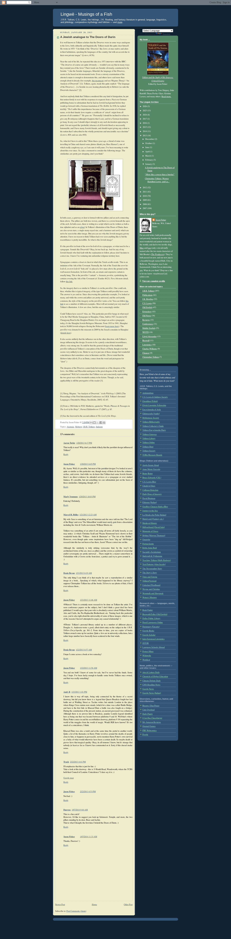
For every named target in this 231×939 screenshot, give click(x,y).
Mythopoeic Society (150, 417)
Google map (68, 777)
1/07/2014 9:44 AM (80, 809)
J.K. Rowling (147, 299)
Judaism (99, 426)
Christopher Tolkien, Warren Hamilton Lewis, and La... (157, 180)
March (148, 155)
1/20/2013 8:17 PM (84, 442)
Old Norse (146, 315)
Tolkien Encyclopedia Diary (154, 430)
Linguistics (147, 344)
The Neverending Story (152, 568)
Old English (147, 307)
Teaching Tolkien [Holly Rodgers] (156, 560)
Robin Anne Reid (149, 547)
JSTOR (145, 643)
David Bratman (148, 498)
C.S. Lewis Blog (149, 481)
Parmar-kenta (148, 543)
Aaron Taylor (69, 442)
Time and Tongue (149, 576)
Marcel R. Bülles (70, 514)
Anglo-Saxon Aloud (150, 465)
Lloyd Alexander (149, 336)
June (147, 147)
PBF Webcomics (149, 730)
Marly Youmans (70, 496)
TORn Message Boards (152, 454)
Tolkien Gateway (149, 434)
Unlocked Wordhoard (151, 585)
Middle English (148, 328)
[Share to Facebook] (100, 422)
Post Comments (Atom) (76, 911)
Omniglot (146, 539)
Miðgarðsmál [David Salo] (153, 527)
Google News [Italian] (151, 693)
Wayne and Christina (151, 589)
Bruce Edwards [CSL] (151, 477)
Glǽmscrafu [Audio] (151, 413)
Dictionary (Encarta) (151, 626)
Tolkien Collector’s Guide (153, 426)
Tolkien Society (148, 450)
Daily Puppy (147, 713)
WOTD (145, 332)
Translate (166, 34)
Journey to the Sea (150, 510)
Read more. (166, 96)
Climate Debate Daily (151, 680)
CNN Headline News (151, 684)
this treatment (97, 80)
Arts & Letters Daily (151, 672)
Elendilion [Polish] (150, 401)
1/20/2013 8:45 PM (88, 464)
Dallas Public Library (151, 618)
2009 (145, 200)
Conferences (147, 323)
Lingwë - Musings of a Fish (86, 14)
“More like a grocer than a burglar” (160, 174)
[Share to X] (97, 422)
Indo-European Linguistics (153, 638)
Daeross (67, 809)
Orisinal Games (149, 726)
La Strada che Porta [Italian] (154, 514)
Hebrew (78, 426)
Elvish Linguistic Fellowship (154, 405)
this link (69, 281)
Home (94, 904)
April (147, 151)
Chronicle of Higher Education (155, 676)
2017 (145, 118)
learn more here (112, 326)
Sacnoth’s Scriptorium (151, 552)
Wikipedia (146, 655)
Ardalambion (147, 393)
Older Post (128, 904)
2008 (145, 204)
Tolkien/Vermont (149, 580)
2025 (145, 110)
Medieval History (149, 523)
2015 (145, 127)
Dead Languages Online (152, 622)
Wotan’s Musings (149, 597)
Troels (66, 761)
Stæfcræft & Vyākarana (152, 556)
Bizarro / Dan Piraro (150, 705)
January (148, 164)
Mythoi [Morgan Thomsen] (153, 535)
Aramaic (70, 426)
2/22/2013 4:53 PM (88, 791)
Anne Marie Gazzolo (151, 469)
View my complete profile (153, 280)
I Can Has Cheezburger (152, 717)
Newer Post (60, 904)
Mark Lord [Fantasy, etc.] (153, 518)
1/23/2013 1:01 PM (79, 691)
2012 (145, 187)
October (149, 143)
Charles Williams (149, 348)
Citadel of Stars (148, 485)
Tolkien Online (148, 442)
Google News (148, 688)
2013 (145, 135)
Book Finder (147, 610)
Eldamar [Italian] (149, 502)
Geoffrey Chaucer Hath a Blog (155, 506)
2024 (145, 114)
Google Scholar (148, 634)
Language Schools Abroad (153, 647)
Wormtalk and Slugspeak (152, 593)
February (149, 159)
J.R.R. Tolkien (89, 426)
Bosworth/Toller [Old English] (154, 614)
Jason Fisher (69, 463)
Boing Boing (147, 473)
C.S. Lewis (147, 303)
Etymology (147, 311)
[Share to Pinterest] (104, 422)
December (150, 139)
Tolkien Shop (147, 446)
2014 (145, 131)
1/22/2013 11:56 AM (88, 668)
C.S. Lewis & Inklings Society (155, 397)
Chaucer (145, 352)
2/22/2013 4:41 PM (78, 761)
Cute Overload (148, 709)
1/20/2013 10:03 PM (87, 496)
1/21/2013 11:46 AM (88, 599)
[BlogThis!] (94, 422)
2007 (145, 208)
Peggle (145, 734)
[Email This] (91, 422)
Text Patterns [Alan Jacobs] (154, 564)
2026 (145, 106)
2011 (145, 191)
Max (142, 247)
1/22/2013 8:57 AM (84, 649)
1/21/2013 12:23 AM (88, 514)
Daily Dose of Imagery (152, 494)
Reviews (146, 319)
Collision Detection (150, 490)
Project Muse (148, 651)
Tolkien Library (148, 438)
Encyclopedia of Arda (151, 409)
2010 (145, 195)
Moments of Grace (150, 531)
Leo (149, 247)
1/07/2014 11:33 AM (88, 836)
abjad (82, 227)
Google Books (148, 630)
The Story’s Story (149, 572)
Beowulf (145, 340)
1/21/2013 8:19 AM (84, 573)
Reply (65, 454)
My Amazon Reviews (151, 722)
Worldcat (146, 659)
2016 (145, 123)
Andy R (66, 691)
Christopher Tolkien (150, 357)
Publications (147, 295)
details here (66, 332)
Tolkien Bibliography (151, 421)
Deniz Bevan (69, 573)
